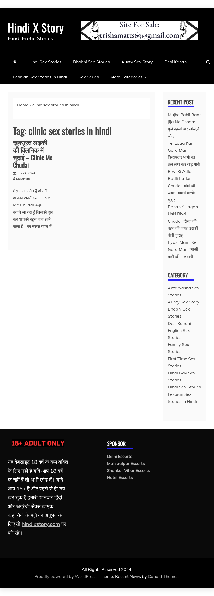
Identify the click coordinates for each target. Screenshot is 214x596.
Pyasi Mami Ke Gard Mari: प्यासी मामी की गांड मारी (183, 249)
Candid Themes (163, 576)
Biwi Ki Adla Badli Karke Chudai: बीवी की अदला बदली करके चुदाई (181, 185)
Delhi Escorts (119, 456)
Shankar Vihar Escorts (128, 470)
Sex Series (89, 77)
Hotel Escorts (120, 477)
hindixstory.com (41, 524)
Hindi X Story (36, 27)
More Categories (126, 77)
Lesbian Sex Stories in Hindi (40, 77)
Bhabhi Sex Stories (91, 61)
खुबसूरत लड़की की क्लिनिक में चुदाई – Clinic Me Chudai (32, 153)
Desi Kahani (176, 61)
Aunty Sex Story (137, 61)
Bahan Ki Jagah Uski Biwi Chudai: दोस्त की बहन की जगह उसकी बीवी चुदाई (183, 221)
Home (22, 104)
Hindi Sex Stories (45, 61)
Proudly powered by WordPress (66, 576)
